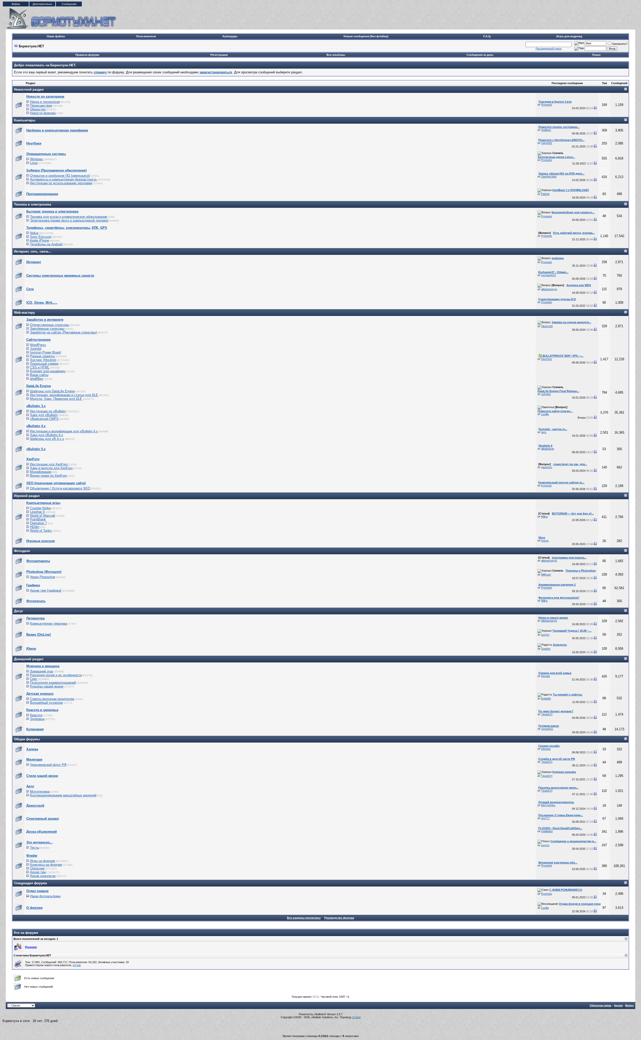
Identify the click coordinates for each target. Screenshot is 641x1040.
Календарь (230, 36)
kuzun (545, 540)
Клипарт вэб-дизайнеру (48, 371)
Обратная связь (600, 1005)
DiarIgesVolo (548, 176)
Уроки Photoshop (42, 577)
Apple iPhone (39, 240)
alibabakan (547, 448)
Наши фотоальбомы (45, 896)
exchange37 (548, 275)
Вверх (629, 1005)
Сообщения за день (480, 54)
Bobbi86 (546, 698)
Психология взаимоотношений (53, 682)
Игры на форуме (42, 861)
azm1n (545, 634)
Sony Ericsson (40, 237)
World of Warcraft (42, 515)
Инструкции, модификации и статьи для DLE (64, 395)
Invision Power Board (45, 352)
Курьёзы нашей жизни (46, 686)
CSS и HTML (39, 367)
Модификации (40, 472)
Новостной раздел (29, 89)
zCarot (356, 1017)
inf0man (546, 748)
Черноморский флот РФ (48, 765)
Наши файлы (56, 36)
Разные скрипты (42, 356)
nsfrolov (546, 394)
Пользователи (146, 36)
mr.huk (77, 965)
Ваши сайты (39, 375)
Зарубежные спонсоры (47, 328)
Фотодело (22, 551)
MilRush (546, 574)
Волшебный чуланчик (46, 703)
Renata (545, 675)
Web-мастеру (24, 312)
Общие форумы (27, 739)
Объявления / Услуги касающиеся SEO (60, 488)
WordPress (38, 345)
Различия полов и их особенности (56, 675)
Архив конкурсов (43, 876)
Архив (618, 1005)
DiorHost (546, 359)
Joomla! (36, 349)
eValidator (547, 831)
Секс (33, 679)
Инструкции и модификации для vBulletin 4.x (64, 431)
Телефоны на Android (46, 244)
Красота (36, 715)
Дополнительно (42, 4)
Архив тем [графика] (45, 590)
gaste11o (546, 467)
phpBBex (36, 379)
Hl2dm (34, 527)
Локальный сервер (44, 364)
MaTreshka (548, 805)
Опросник (37, 868)
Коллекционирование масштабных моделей (63, 795)
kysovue (546, 485)
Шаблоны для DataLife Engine (52, 391)
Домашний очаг (41, 671)
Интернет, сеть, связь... (33, 251)
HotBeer (546, 129)
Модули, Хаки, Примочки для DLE (56, 399)
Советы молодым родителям (52, 699)
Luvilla (545, 414)
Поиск (596, 54)
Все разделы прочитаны (303, 917)
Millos (544, 516)
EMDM (545, 194)
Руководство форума (339, 917)
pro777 (545, 818)
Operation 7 (38, 523)
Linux (34, 163)
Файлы (16, 4)
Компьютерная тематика (48, 623)
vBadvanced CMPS (44, 419)
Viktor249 (547, 326)
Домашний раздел (28, 659)
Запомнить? (619, 43)
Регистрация (219, 54)
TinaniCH (546, 714)
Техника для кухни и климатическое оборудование (68, 217)
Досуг (18, 611)
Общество (38, 109)
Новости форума (43, 113)
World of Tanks (41, 531)
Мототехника (40, 791)
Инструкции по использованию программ (61, 183)
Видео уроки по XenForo (48, 475)
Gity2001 (546, 142)
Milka (544, 600)
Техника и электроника (32, 204)
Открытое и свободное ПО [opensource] (60, 176)
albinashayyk (549, 289)
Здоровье (37, 719)
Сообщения (69, 4)
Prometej (546, 104)
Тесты (34, 847)
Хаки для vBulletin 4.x (46, 435)
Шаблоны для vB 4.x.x (47, 439)
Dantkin (545, 648)
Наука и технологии (45, 102)
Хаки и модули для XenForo (51, 468)
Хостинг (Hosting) (43, 360)
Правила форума (87, 54)
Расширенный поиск (549, 48)
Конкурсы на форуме (46, 864)
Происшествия (41, 105)
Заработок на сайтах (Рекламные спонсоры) (63, 332)
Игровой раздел (27, 496)
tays (543, 432)
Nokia (34, 233)
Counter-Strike (40, 508)
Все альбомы (336, 54)
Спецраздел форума (30, 883)
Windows (36, 159)
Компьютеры (24, 120)
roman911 (547, 728)
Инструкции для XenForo (49, 464)
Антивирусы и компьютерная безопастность (63, 179)
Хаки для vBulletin (44, 415)
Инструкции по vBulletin (48, 411)
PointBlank (38, 519)
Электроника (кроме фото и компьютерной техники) (69, 220)
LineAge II (37, 512)
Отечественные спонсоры (49, 325)
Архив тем (38, 872)
